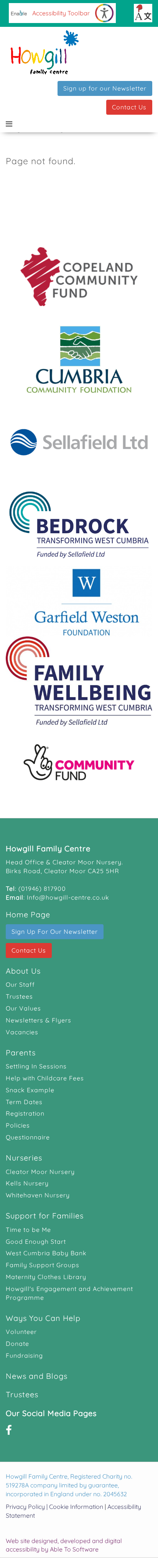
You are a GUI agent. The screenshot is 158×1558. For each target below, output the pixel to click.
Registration (25, 1113)
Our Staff (20, 984)
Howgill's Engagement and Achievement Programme (69, 1293)
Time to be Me (28, 1229)
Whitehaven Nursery (38, 1195)
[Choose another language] (143, 13)
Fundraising (24, 1355)
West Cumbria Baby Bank (46, 1253)
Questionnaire (28, 1137)
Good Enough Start (36, 1241)
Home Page (28, 914)
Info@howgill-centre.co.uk (68, 897)
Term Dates (24, 1102)
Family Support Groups (42, 1265)
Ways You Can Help (43, 1318)
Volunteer (21, 1331)
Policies (18, 1125)
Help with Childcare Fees (45, 1078)
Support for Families (45, 1215)
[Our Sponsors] (79, 518)
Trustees (19, 996)
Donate (17, 1343)
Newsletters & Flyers (38, 1020)
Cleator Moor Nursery (40, 1172)
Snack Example (30, 1090)
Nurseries (24, 1157)
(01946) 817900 (42, 888)
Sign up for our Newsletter (104, 88)
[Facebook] (9, 1430)
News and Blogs (36, 1376)
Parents (21, 1052)
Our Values (23, 1008)
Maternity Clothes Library (46, 1277)
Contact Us (129, 107)
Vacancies (22, 1032)
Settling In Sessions (36, 1066)
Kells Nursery (27, 1183)
